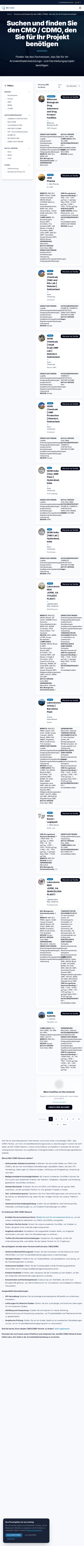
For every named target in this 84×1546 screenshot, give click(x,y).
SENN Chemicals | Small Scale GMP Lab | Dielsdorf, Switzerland (53, 347)
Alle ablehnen (30, 1535)
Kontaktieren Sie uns (66, 2)
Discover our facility (70, 97)
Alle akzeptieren (13, 1535)
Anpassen (11, 1539)
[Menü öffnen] (80, 8)
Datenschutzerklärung (34, 1530)
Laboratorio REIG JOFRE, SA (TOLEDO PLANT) (53, 592)
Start (9, 14)
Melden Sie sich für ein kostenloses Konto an (54, 1217)
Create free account (59, 1107)
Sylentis (51, 1016)
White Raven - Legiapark (52, 819)
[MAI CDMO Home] (10, 8)
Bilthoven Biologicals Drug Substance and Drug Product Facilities (53, 108)
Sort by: (59, 86)
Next (65, 1124)
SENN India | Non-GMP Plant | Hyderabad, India (53, 477)
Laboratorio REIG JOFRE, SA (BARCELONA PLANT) (54, 888)
